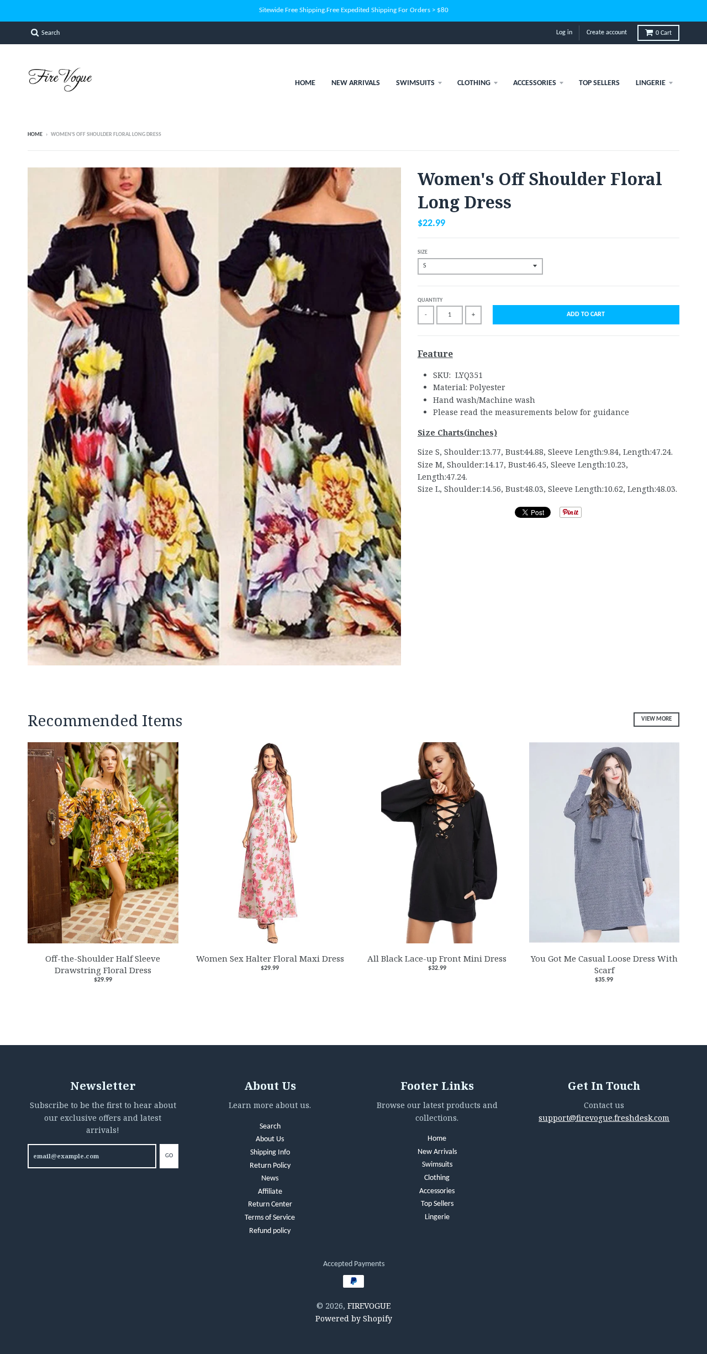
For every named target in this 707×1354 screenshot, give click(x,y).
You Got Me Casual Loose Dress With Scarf (604, 964)
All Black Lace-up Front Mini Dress (436, 958)
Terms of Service (270, 1218)
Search (270, 1126)
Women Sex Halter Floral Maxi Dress (270, 958)
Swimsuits (415, 83)
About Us (270, 1139)
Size (423, 252)
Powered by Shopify (353, 1318)
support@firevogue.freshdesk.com (604, 1117)
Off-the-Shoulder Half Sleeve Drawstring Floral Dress (102, 964)
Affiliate (270, 1192)
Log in (564, 32)
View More (656, 719)
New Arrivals (355, 83)
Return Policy (270, 1166)
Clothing (473, 83)
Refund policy (270, 1231)
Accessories (534, 83)
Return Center (270, 1204)
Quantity (430, 300)
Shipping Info (270, 1152)
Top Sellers (599, 83)
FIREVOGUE (369, 1305)
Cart (664, 33)
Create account (607, 32)
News (269, 1178)
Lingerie (651, 83)
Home (305, 83)
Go (169, 1156)
